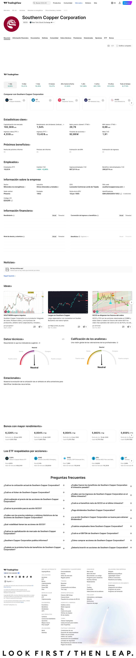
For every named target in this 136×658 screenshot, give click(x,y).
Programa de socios (114, 589)
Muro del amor (91, 573)
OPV (43, 611)
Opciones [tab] (98, 38)
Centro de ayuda (66, 611)
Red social (90, 571)
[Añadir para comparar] (23, 100)
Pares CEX (45, 585)
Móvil (43, 630)
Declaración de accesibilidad (69, 638)
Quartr (22, 602)
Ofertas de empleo (66, 613)
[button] (62, 3)
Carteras (44, 616)
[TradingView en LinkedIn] (20, 577)
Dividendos (45, 609)
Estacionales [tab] (88, 38)
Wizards (89, 599)
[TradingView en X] (5, 577)
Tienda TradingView (67, 620)
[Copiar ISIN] (121, 194)
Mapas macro (46, 622)
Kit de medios (65, 615)
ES (115, 3)
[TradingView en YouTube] (12, 577)
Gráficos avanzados (114, 577)
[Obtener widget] (112, 45)
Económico (45, 605)
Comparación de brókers (68, 587)
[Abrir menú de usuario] (120, 3)
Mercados (78, 3)
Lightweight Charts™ (114, 575)
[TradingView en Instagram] (16, 577)
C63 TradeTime (65, 625)
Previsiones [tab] (77, 38)
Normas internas (92, 579)
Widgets (110, 571)
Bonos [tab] (111, 38)
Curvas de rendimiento (48, 618)
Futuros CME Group (67, 595)
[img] (52, 22)
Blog (62, 609)
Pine (43, 589)
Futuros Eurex (65, 597)
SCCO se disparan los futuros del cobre (108, 315)
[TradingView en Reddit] (31, 577)
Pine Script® (45, 625)
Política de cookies (66, 636)
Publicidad (111, 585)
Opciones (44, 620)
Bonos (43, 581)
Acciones (44, 577)
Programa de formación (115, 591)
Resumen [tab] (7, 38)
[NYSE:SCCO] (5, 312)
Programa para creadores (94, 577)
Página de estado (66, 644)
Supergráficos (46, 571)
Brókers (88, 3)
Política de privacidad (67, 634)
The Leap (64, 589)
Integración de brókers (115, 587)
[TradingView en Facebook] (8, 577)
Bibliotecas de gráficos (115, 573)
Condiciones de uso (67, 630)
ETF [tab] (105, 38)
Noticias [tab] (45, 38)
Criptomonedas (46, 583)
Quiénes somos (65, 605)
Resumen (63, 583)
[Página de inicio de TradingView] (12, 3)
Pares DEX (45, 587)
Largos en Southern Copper (59, 315)
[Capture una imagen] (108, 45)
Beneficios (45, 607)
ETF (43, 579)
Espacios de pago (92, 603)
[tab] (54, 215)
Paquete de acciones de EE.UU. (70, 599)
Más (95, 3)
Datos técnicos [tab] (66, 38)
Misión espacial (65, 607)
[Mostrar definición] (24, 124)
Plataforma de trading (114, 579)
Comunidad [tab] (54, 38)
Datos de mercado (66, 575)
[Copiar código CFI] (12, 200)
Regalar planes (65, 577)
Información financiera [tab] (20, 38)
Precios (63, 573)
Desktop (44, 632)
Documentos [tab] (35, 38)
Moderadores (91, 581)
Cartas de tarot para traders (69, 622)
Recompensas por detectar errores (71, 642)
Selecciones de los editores (95, 591)
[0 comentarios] (34, 327)
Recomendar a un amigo (94, 575)
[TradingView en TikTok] (27, 577)
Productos (57, 3)
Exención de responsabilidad (69, 632)
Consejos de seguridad (68, 640)
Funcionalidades (66, 571)
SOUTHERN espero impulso (15, 315)
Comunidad (68, 3)
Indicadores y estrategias (94, 597)
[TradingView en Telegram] (23, 577)
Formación (90, 589)
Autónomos (90, 601)
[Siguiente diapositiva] (131, 302)
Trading (89, 587)
